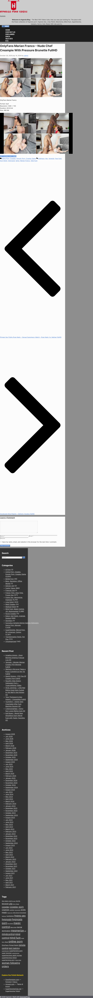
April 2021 (9, 882)
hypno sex (20, 915)
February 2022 (10, 859)
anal (10, 901)
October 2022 (10, 841)
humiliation (10, 916)
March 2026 (9, 746)
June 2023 (9, 822)
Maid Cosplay (10, 604)
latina (17, 161)
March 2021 (9, 885)
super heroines (7, 953)
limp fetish (10, 923)
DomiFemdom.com (12, 980)
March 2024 (9, 801)
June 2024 (9, 794)
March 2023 (9, 829)
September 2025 (11, 760)
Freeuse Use (10, 590)
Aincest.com (9, 984)
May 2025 (9, 769)
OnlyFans (5, 945)
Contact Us (10, 32)
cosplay (5, 907)
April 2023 (9, 827)
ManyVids (13, 927)
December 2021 (11, 864)
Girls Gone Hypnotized (19, 912)
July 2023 (9, 820)
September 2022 (11, 843)
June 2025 (9, 766)
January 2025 (10, 778)
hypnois (2, 16)
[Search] (24, 557)
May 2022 (9, 852)
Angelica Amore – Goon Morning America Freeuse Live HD (14, 657)
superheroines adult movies (12, 955)
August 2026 (10, 734)
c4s (10, 904)
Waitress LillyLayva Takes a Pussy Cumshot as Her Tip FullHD (15, 671)
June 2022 (9, 850)
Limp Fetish (9, 602)
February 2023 (10, 831)
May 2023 (9, 824)
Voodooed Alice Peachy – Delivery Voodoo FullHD (17, 514)
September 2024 (11, 787)
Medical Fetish (10, 607)
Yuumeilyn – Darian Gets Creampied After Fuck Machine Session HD (14, 704)
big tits (18, 901)
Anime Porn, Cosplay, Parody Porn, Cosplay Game (18, 158)
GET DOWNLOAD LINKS (8, 156)
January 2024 (10, 806)
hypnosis (6, 919)
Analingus (41, 158)
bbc (46, 158)
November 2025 (11, 755)
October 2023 (10, 813)
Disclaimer (9, 34)
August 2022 (10, 845)
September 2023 (11, 815)
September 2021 (11, 871)
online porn (16, 941)
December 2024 (11, 780)
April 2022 (9, 855)
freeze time (10, 912)
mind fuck (15, 937)
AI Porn (8, 570)
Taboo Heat (18, 960)
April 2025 (9, 771)
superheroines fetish (9, 958)
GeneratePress (25, 997)
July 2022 (9, 848)
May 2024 (9, 797)
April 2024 (9, 799)
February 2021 (10, 887)
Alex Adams (5, 901)
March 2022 (9, 857)
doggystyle (17, 910)
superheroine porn (16, 951)
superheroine (5, 951)
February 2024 (10, 804)
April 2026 (9, 743)
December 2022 (11, 836)
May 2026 (9, 741)
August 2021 (10, 873)
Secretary (8, 621)
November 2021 (11, 866)
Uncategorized (10, 641)
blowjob (51, 158)
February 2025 (10, 776)
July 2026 (9, 736)
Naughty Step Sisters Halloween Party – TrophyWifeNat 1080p (13, 683)
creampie (5, 910)
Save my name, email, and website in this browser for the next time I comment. (29, 542)
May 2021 (9, 880)
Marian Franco (25, 161)
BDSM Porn (9, 579)
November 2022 (11, 838)
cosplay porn (17, 907)
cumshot (12, 910)
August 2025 (10, 762)
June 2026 (9, 739)
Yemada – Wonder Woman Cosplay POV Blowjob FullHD (15, 664)
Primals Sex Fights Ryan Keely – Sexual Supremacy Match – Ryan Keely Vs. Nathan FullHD (30, 337)
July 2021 (8, 876)
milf (25, 931)
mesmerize (17, 930)
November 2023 (11, 811)
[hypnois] (13, 12)
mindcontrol (8, 934)
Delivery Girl (9, 586)
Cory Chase (16, 904)
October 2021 (10, 868)
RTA (6, 41)
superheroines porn (8, 960)
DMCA (7, 36)
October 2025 (10, 757)
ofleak (6, 942)
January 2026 (10, 750)
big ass (14, 901)
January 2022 (10, 862)
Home (7, 30)
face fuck (58, 158)
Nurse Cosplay (10, 614)
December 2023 (11, 808)
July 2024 (9, 792)
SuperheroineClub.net (13, 989)
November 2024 (11, 783)
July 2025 (9, 764)
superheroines (15, 953)
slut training (14, 948)
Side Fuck (34, 161)
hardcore (4, 916)
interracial (11, 161)
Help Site (9, 38)
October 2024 (10, 785)
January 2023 (10, 834)
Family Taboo (10, 588)
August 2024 (10, 790)
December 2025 (11, 753)
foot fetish (3, 161)
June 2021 (9, 878)
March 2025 (9, 773)
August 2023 (10, 817)
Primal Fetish (13, 945)
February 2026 (10, 748)
